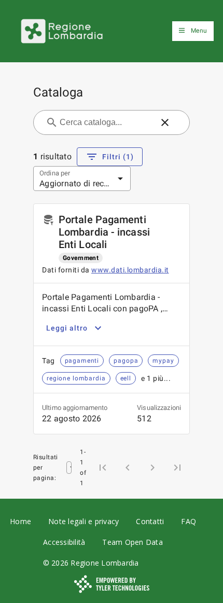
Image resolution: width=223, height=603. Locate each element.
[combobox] (105, 122)
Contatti (150, 521)
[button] (164, 122)
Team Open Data (132, 542)
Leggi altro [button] (67, 328)
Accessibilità (64, 542)
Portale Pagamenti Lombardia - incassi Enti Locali (104, 232)
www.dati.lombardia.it (130, 270)
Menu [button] (199, 30)
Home (20, 521)
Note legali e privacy (83, 521)
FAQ (188, 521)
